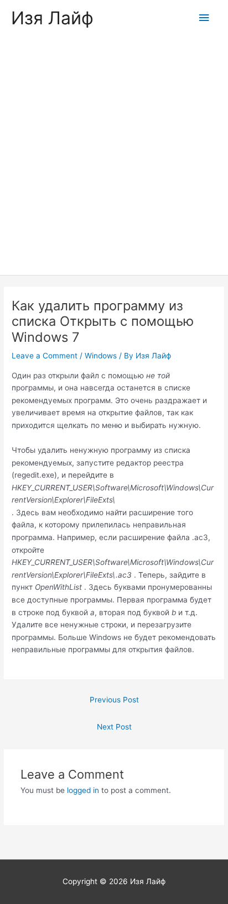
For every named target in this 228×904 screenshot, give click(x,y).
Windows (101, 355)
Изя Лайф (52, 18)
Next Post (114, 726)
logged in (83, 790)
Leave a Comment (44, 355)
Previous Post (114, 699)
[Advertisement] (114, 155)
